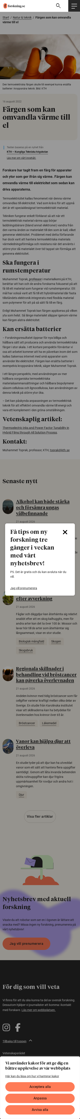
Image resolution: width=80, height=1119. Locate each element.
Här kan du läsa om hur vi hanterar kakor (32, 1076)
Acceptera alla (40, 1087)
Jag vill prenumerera (23, 588)
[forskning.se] (12, 6)
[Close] (65, 532)
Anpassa (40, 1098)
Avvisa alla (40, 1110)
